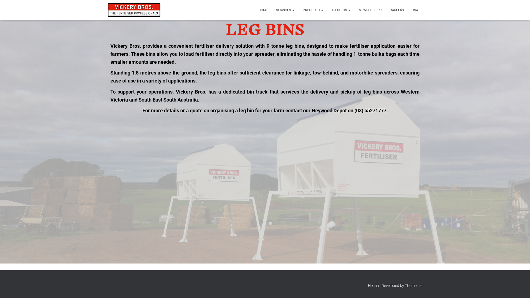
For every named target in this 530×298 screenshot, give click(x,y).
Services (284, 10)
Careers (397, 10)
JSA (415, 10)
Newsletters (370, 10)
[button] (293, 10)
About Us (340, 10)
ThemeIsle (413, 285)
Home (263, 10)
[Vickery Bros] (134, 10)
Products (311, 10)
